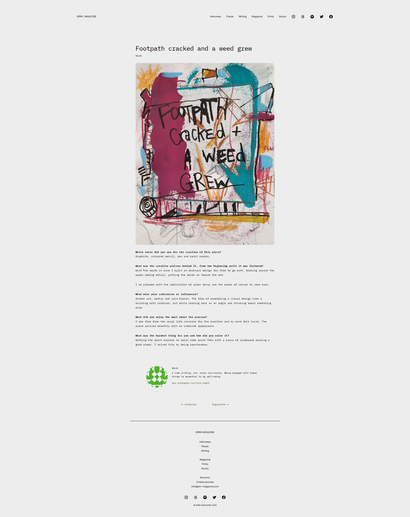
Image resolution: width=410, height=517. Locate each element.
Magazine (205, 459)
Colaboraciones (205, 481)
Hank (139, 55)
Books (205, 468)
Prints (205, 464)
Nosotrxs (205, 477)
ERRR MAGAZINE (86, 16)
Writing (205, 450)
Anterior (191, 404)
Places (205, 446)
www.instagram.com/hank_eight (190, 383)
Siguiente (219, 404)
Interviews (205, 441)
